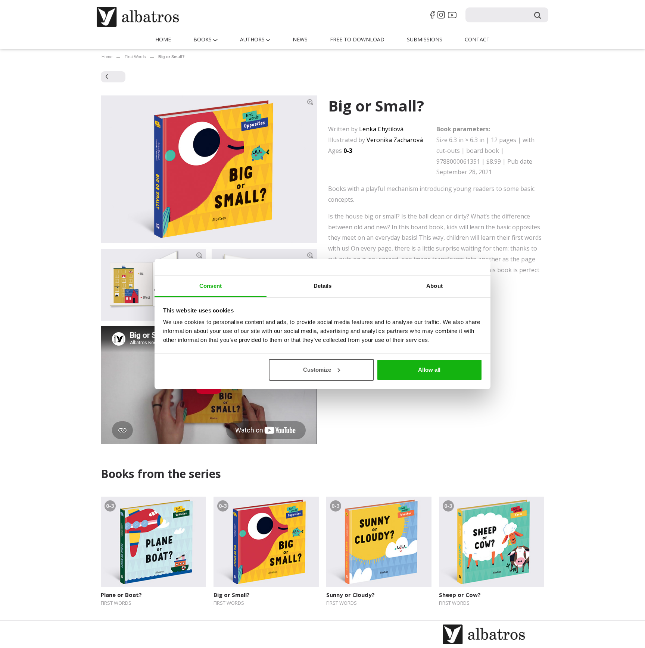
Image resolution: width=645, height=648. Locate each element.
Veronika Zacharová (395, 140)
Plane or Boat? (121, 594)
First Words (135, 56)
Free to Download (357, 39)
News (300, 39)
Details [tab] (323, 286)
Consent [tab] (210, 286)
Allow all (429, 370)
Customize (317, 370)
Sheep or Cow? (460, 594)
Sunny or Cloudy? (350, 594)
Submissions (424, 39)
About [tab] (434, 286)
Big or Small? (232, 594)
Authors (252, 39)
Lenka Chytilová (381, 129)
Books (202, 39)
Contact (477, 39)
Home (163, 39)
